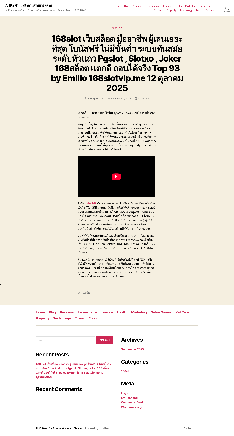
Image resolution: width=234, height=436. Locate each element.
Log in (125, 393)
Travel (199, 10)
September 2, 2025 (121, 98)
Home (117, 6)
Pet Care (158, 10)
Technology (186, 10)
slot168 (92, 203)
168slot (117, 28)
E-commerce (153, 6)
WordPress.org (131, 407)
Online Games (207, 6)
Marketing (190, 6)
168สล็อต (86, 292)
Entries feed (129, 398)
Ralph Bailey (97, 98)
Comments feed (132, 402)
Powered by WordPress (98, 428)
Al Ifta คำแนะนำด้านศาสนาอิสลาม (28, 5)
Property (171, 10)
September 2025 (132, 349)
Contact (210, 10)
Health (178, 6)
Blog (126, 6)
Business (137, 6)
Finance (167, 6)
